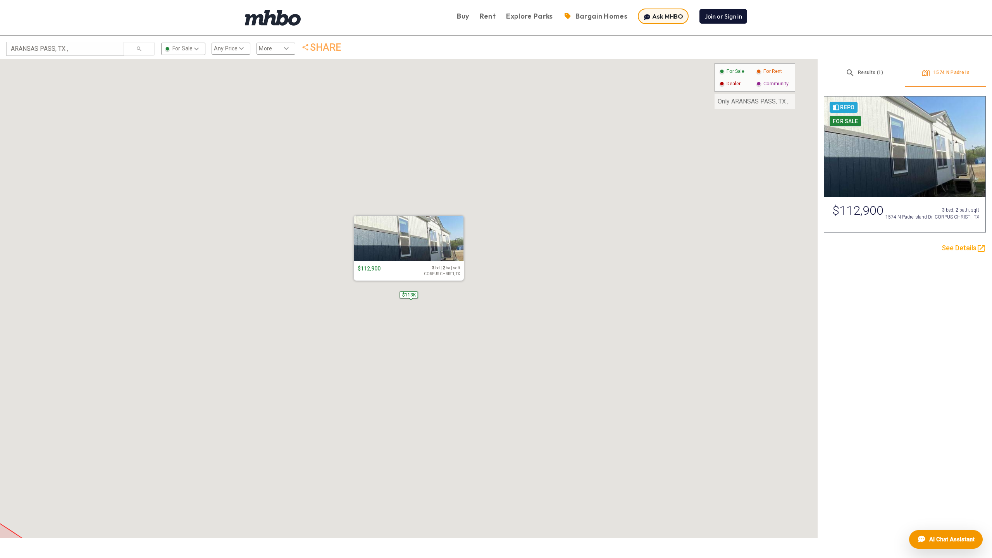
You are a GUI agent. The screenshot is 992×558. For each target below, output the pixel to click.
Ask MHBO (667, 16)
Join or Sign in (723, 16)
